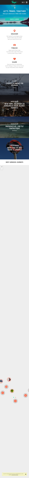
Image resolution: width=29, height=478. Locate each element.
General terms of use (15, 474)
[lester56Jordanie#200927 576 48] (12, 391)
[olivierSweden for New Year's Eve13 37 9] (9, 379)
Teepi (14, 2)
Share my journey (14, 19)
